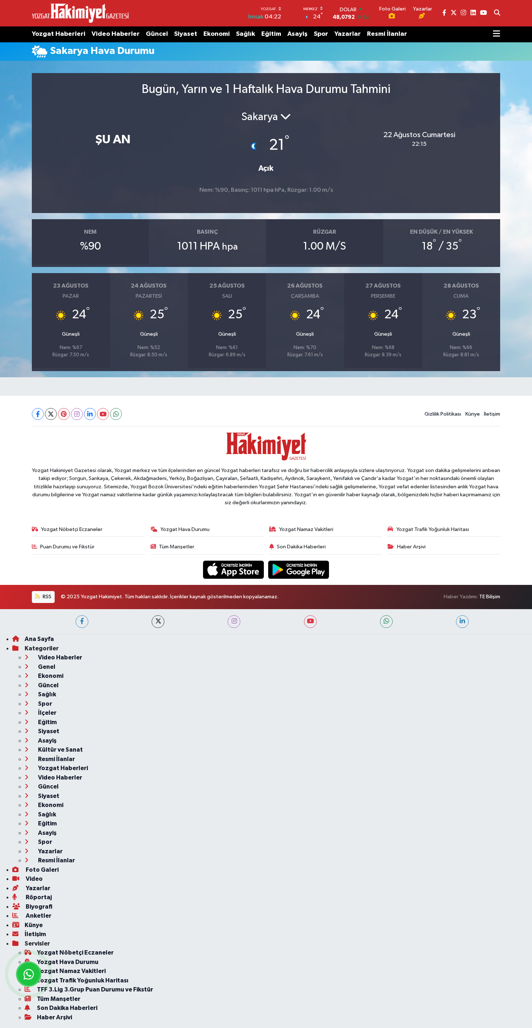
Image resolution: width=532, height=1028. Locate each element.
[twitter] (158, 621)
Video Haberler (116, 34)
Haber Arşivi (411, 546)
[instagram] (234, 621)
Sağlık (245, 34)
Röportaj (38, 897)
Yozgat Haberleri (58, 34)
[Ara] (497, 13)
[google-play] (299, 569)
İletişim (492, 414)
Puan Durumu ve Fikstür (67, 546)
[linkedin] (462, 621)
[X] (51, 414)
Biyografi (38, 907)
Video (34, 879)
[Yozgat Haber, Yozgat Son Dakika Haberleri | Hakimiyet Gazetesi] (80, 13)
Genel (46, 667)
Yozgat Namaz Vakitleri (306, 529)
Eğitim (271, 34)
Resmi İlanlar (387, 34)
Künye (472, 414)
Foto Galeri (42, 870)
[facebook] (82, 621)
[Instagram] (77, 414)
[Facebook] (38, 414)
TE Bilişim (489, 596)
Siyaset (185, 34)
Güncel (157, 34)
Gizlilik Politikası (443, 414)
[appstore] (234, 569)
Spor (321, 34)
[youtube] (310, 621)
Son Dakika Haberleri (301, 546)
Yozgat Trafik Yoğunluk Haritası (432, 529)
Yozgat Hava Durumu (185, 529)
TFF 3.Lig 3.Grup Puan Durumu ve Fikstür (95, 989)
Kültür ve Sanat (60, 750)
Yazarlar (347, 34)
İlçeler (46, 713)
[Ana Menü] (496, 34)
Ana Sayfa (39, 639)
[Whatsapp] (116, 414)
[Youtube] (103, 414)
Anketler (38, 916)
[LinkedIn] (90, 414)
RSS (46, 596)
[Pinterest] (64, 414)
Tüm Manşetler (176, 546)
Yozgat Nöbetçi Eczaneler (71, 529)
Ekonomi (216, 34)
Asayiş (297, 34)
